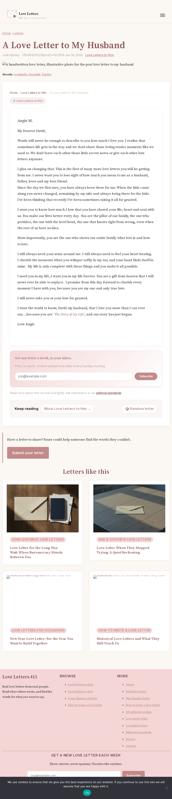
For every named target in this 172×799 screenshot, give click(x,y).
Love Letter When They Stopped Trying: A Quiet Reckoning (123, 550)
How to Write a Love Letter (124, 630)
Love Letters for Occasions (38, 630)
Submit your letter (28, 453)
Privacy (131, 739)
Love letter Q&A (137, 719)
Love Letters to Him (99, 55)
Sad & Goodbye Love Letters (125, 539)
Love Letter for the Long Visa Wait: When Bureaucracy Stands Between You (36, 552)
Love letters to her (80, 691)
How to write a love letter (85, 705)
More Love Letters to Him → (67, 409)
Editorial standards (138, 732)
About (130, 685)
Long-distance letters (82, 698)
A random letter (136, 726)
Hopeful (34, 74)
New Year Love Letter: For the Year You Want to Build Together (41, 641)
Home (14, 92)
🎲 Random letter (139, 409)
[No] (167, 788)
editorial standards (108, 393)
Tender (46, 74)
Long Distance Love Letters (38, 539)
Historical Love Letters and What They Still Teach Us (128, 641)
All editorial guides (139, 712)
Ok (87, 792)
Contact (131, 746)
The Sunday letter (138, 698)
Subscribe (146, 376)
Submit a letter (136, 691)
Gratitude (20, 74)
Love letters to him (81, 685)
